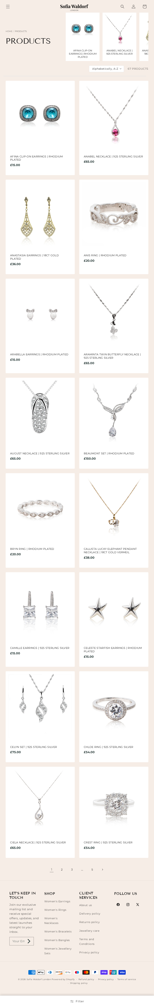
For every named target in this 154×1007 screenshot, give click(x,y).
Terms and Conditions (87, 942)
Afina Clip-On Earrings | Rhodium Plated (36, 158)
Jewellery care (89, 930)
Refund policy (86, 979)
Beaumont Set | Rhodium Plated (109, 453)
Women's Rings (55, 910)
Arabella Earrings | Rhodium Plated (39, 354)
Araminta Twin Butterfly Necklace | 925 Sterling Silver (112, 356)
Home (9, 31)
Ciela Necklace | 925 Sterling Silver (38, 842)
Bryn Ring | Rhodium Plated (32, 549)
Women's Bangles (57, 940)
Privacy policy (89, 952)
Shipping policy (79, 983)
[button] (8, 6)
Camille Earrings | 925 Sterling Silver (39, 648)
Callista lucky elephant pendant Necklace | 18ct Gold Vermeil (110, 550)
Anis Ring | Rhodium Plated (105, 255)
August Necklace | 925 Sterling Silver (39, 453)
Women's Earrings (57, 901)
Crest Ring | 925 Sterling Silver (108, 842)
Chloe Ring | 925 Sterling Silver (108, 747)
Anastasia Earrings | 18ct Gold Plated (34, 257)
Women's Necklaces (51, 921)
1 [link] (51, 869)
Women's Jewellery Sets (58, 951)
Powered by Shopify (63, 979)
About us (85, 905)
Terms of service (126, 979)
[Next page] (102, 869)
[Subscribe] (29, 941)
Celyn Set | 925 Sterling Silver (33, 747)
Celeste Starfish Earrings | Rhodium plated (113, 649)
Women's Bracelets (58, 931)
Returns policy (89, 922)
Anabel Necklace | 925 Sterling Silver (113, 156)
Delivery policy (89, 913)
